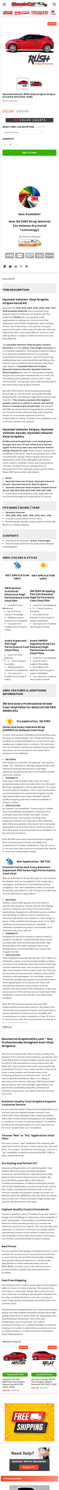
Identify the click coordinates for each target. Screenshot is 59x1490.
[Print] (15, 266)
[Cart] (55, 4)
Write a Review (10, 100)
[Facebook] (5, 266)
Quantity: (8, 138)
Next (55, 1369)
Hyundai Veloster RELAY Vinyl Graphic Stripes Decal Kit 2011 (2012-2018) (44, 1382)
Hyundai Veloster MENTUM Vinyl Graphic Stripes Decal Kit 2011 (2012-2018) (14, 1383)
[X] (21, 266)
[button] (29, 1459)
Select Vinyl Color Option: (24, 126)
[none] (30, 49)
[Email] (10, 266)
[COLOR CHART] (29, 197)
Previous (4, 1369)
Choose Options (15, 1374)
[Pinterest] (26, 266)
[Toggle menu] (4, 4)
